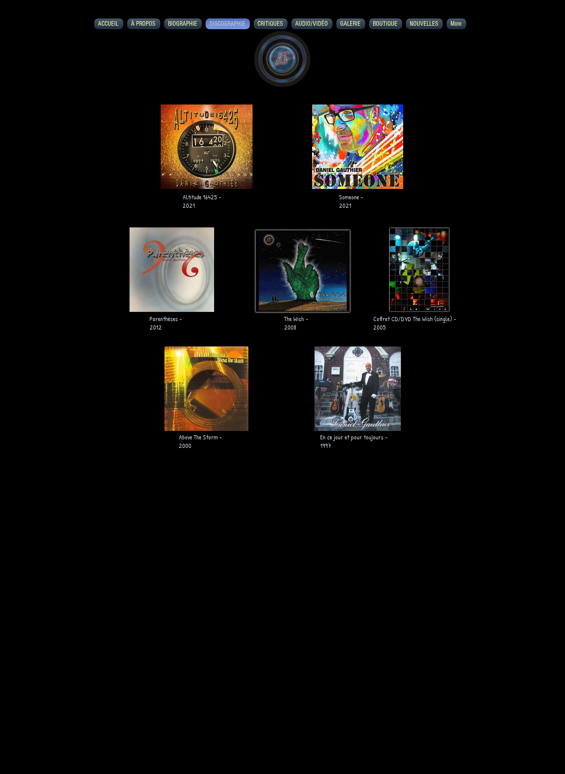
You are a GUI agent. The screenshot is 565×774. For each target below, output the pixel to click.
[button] (207, 146)
